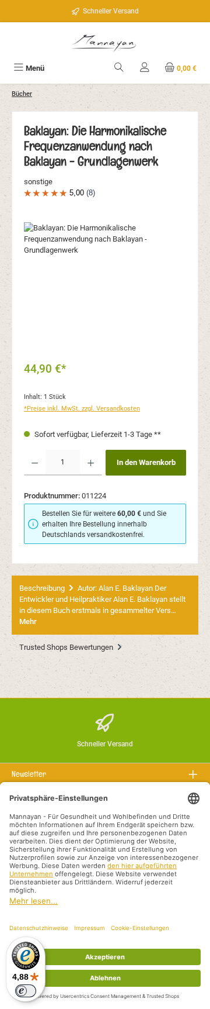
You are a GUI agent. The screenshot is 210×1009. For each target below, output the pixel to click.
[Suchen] (119, 68)
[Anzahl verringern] (35, 463)
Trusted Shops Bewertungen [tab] (67, 647)
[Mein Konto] (145, 68)
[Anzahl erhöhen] (91, 463)
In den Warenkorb (146, 462)
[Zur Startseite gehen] (105, 42)
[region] (105, 288)
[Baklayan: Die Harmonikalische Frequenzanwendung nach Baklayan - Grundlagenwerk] (105, 288)
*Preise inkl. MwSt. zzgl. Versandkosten (82, 408)
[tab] (105, 605)
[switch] (25, 990)
